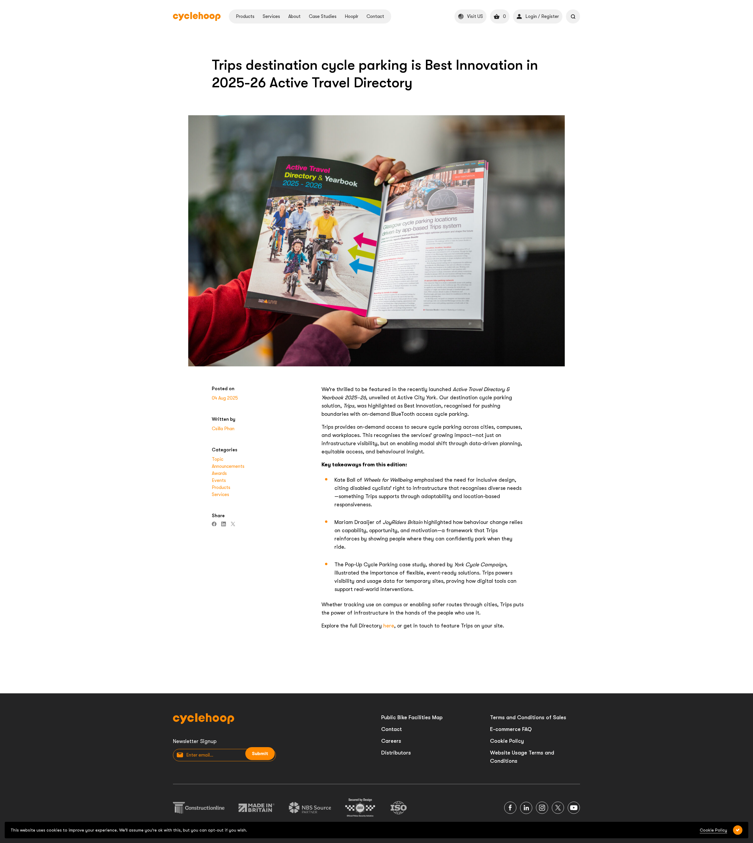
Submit (260, 753)
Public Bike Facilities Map (412, 717)
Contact (375, 16)
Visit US (475, 16)
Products (245, 16)
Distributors (396, 753)
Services (271, 16)
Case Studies (322, 16)
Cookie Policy (507, 741)
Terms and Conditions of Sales (528, 717)
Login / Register (542, 16)
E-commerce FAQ (511, 729)
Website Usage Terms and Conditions (522, 757)
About (294, 16)
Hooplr (351, 16)
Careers (391, 741)
